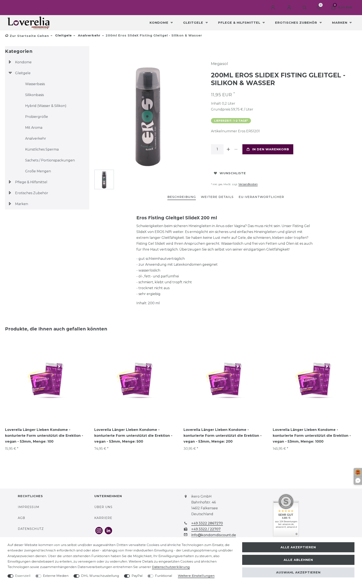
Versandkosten (248, 184)
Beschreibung (181, 197)
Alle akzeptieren (298, 547)
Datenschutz (31, 529)
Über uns (103, 507)
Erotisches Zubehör (296, 23)
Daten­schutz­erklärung (171, 567)
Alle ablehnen (298, 560)
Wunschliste (233, 173)
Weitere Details (217, 197)
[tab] (181, 197)
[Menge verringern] (236, 149)
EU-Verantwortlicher (261, 197)
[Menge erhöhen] (228, 149)
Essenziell (22, 576)
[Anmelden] (273, 7)
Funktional (163, 576)
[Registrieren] (289, 7)
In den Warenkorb (270, 149)
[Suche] (304, 7)
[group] (47, 380)
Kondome (159, 23)
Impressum (28, 507)
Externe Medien (56, 576)
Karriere (103, 518)
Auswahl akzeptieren (298, 572)
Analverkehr (89, 35)
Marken (340, 23)
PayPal (137, 576)
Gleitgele (193, 23)
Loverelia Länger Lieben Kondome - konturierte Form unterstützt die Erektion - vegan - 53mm (44, 435)
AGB (21, 518)
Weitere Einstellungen (196, 576)
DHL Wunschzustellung (100, 576)
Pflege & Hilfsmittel (239, 23)
